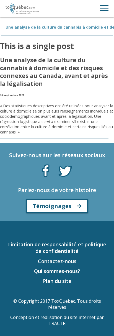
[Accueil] (22, 8)
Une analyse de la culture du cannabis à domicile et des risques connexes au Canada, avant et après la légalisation (54, 71)
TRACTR (57, 323)
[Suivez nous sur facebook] (46, 169)
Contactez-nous (57, 261)
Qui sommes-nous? (57, 271)
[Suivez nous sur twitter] (65, 170)
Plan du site (57, 281)
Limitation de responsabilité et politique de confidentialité (57, 247)
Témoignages (52, 206)
